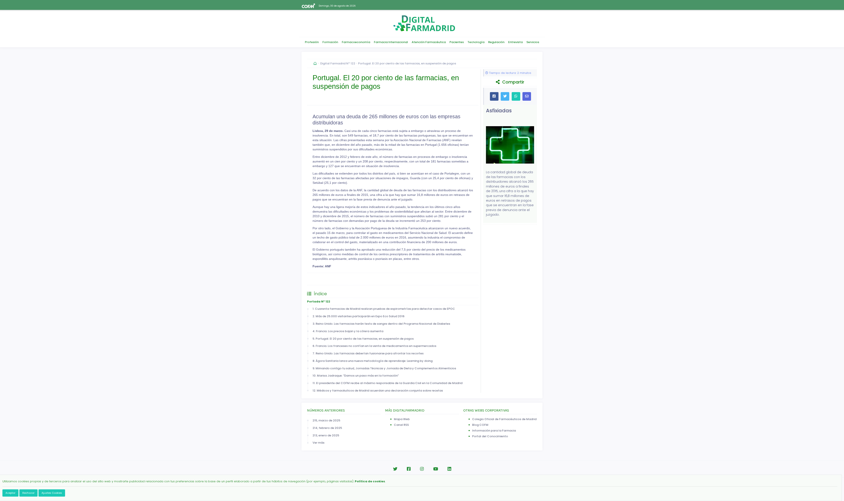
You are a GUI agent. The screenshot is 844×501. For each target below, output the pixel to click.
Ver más (318, 443)
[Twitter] (395, 469)
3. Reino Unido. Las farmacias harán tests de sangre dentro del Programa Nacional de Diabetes (381, 324)
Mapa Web (402, 419)
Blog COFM (480, 425)
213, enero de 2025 (326, 435)
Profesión (312, 42)
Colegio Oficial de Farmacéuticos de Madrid (504, 419)
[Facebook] (409, 469)
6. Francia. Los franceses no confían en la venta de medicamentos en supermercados (374, 346)
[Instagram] (422, 469)
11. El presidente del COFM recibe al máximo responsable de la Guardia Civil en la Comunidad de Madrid (387, 383)
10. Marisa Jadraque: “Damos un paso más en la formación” (356, 375)
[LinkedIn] (449, 469)
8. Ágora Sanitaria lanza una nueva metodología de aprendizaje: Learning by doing (373, 361)
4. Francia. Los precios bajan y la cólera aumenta (348, 331)
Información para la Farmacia (494, 430)
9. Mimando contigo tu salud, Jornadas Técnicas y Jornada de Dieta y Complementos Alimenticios (384, 368)
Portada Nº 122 (318, 301)
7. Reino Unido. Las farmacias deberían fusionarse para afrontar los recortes (368, 353)
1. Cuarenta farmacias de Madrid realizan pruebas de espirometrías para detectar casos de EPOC (384, 309)
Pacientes (456, 42)
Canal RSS (401, 425)
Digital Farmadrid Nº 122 (337, 63)
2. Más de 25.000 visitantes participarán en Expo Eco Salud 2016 (358, 316)
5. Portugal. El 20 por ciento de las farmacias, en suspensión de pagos (363, 339)
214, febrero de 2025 (327, 428)
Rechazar (28, 493)
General (317, 279)
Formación (330, 42)
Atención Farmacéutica (429, 42)
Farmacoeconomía (356, 42)
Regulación (496, 42)
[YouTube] (435, 469)
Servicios (532, 42)
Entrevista (515, 42)
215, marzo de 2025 (326, 420)
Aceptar (10, 493)
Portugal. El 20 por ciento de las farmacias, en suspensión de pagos (407, 63)
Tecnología (475, 42)
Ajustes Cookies (52, 493)
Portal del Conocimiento (490, 436)
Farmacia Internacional (391, 42)
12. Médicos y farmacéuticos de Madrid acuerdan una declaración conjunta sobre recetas (378, 390)
